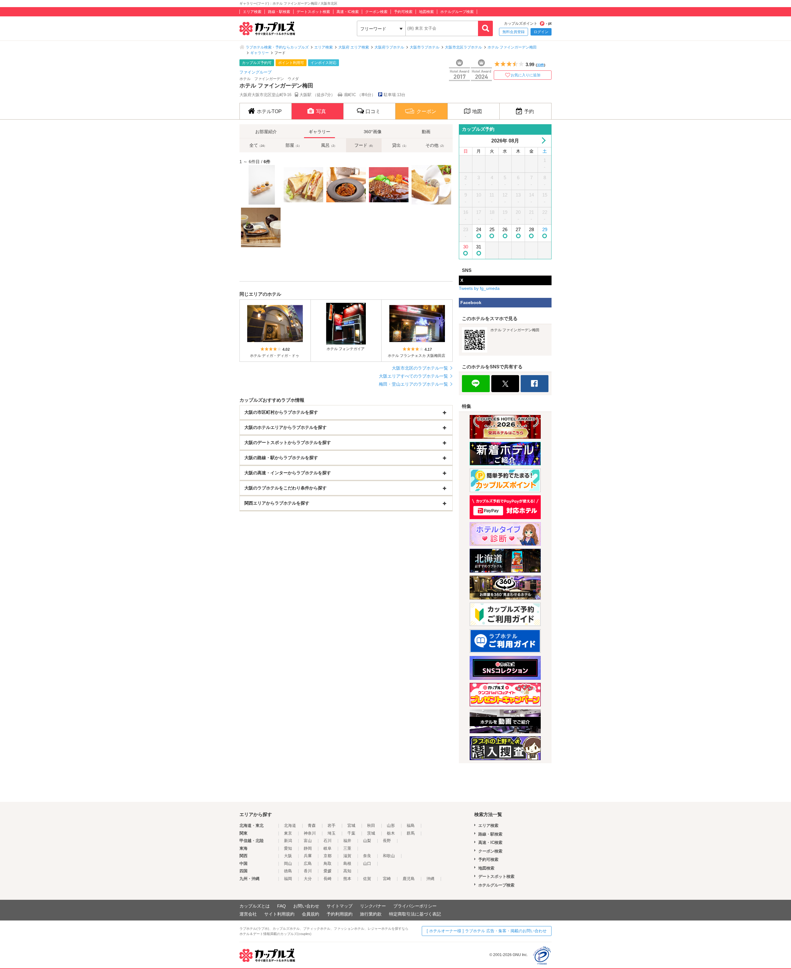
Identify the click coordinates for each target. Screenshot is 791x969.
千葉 (351, 833)
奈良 (367, 855)
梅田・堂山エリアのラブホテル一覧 (413, 384)
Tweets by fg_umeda (479, 288)
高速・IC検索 (347, 12)
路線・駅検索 (279, 12)
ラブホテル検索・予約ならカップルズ (277, 47)
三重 (347, 848)
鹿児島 (409, 878)
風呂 (329, 145)
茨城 (371, 833)
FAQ (281, 905)
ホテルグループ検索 (457, 12)
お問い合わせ (306, 905)
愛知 (288, 848)
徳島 (288, 871)
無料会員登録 (513, 32)
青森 (312, 825)
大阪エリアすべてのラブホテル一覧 (413, 376)
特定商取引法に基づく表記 (415, 914)
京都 (328, 855)
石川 (328, 840)
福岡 (288, 878)
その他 (435, 145)
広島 (308, 863)
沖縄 (430, 878)
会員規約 (310, 914)
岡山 (288, 863)
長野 (387, 840)
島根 (347, 863)
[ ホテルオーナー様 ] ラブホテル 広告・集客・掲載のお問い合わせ (487, 931)
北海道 (290, 825)
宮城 (351, 825)
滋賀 (347, 855)
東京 (288, 833)
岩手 (332, 825)
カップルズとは (254, 905)
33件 (540, 65)
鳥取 (328, 863)
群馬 (411, 833)
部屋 (293, 145)
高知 (347, 871)
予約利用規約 (340, 914)
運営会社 (248, 914)
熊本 (347, 878)
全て (258, 145)
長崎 (328, 878)
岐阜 (328, 848)
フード (364, 145)
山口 (367, 863)
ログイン (541, 32)
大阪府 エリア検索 (353, 47)
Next (542, 140)
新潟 (288, 840)
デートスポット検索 (313, 12)
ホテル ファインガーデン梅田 (512, 47)
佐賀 (367, 878)
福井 (347, 840)
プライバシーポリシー (415, 905)
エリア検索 (252, 12)
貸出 (400, 145)
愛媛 (328, 871)
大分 (308, 878)
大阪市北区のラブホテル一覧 (420, 368)
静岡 (308, 848)
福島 (411, 825)
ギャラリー (259, 53)
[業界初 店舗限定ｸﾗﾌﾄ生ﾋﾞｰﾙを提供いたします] (261, 185)
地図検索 (426, 12)
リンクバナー (373, 905)
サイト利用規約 (279, 914)
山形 (391, 825)
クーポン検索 (376, 12)
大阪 (288, 855)
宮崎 (387, 878)
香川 (308, 871)
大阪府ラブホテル (389, 47)
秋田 (371, 825)
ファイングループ (255, 72)
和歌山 (389, 855)
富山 (308, 840)
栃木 (391, 833)
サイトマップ (340, 905)
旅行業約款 (371, 914)
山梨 (367, 840)
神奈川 (310, 833)
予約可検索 (403, 12)
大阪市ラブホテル (424, 47)
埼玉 (332, 833)
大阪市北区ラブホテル (463, 47)
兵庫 (308, 855)
